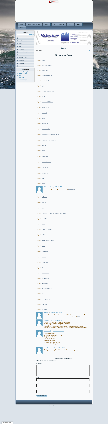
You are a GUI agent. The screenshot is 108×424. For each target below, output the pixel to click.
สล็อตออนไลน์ (47, 331)
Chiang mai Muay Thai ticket (49, 140)
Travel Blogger (47, 347)
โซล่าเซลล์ (44, 113)
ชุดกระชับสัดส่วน (46, 299)
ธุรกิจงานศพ (45, 262)
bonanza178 (45, 123)
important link (45, 145)
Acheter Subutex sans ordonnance (50, 80)
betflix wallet (45, 283)
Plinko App (44, 304)
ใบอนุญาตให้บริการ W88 (47, 240)
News (70, 24)
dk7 (43, 208)
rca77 (43, 235)
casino (78, 316)
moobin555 (44, 219)
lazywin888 (44, 309)
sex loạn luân (45, 173)
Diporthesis (21, 63)
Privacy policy (22, 66)
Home (21, 24)
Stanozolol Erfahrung (47, 75)
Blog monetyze (71, 189)
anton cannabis (45, 273)
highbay (44, 268)
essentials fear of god (47, 288)
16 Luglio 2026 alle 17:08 (59, 347)
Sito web (38, 389)
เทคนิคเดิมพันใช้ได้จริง (47, 102)
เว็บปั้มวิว (44, 202)
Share (90, 50)
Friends (20, 46)
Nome (37, 377)
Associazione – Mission (34, 24)
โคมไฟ (43, 246)
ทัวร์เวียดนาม (45, 251)
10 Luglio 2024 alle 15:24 (56, 187)
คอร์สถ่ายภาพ (45, 167)
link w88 (46, 320)
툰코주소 (44, 96)
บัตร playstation (45, 156)
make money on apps (47, 65)
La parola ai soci (23, 57)
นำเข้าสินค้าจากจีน (46, 162)
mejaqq (43, 86)
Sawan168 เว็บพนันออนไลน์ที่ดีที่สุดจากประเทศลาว (54, 213)
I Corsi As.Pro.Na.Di (59, 24)
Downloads (21, 49)
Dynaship (56, 405)
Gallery (78, 24)
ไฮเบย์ (43, 150)
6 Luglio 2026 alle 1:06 (58, 331)
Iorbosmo (46, 312)
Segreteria (21, 60)
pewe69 (43, 60)
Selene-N (46, 187)
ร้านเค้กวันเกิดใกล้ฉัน (47, 229)
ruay (43, 178)
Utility (20, 43)
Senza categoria (23, 79)
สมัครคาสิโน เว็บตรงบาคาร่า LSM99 (50, 134)
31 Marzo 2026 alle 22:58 (56, 320)
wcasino (44, 257)
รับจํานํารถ (44, 197)
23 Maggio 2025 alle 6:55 (56, 312)
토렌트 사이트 (45, 107)
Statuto (46, 24)
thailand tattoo (45, 278)
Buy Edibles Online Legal (48, 91)
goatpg (43, 118)
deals (43, 293)
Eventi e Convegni (23, 52)
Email (37, 383)
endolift (43, 224)
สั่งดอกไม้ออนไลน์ (46, 129)
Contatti (22, 27)
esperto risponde (23, 40)
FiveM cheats (45, 70)
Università (21, 38)
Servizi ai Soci (22, 54)
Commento (39, 363)
